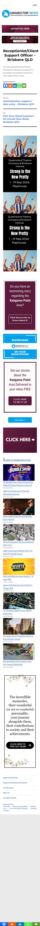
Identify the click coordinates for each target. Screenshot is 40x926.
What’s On (6, 793)
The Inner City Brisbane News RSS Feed (17, 460)
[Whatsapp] (19, 85)
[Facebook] (5, 85)
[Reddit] (10, 85)
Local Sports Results (9, 798)
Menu (35, 5)
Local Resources (8, 787)
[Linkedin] (15, 85)
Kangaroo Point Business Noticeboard (15, 782)
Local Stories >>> (20, 420)
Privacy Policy (6, 806)
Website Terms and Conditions (20, 806)
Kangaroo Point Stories (10, 777)
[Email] (24, 85)
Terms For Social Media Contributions (18, 808)
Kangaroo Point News (8, 804)
